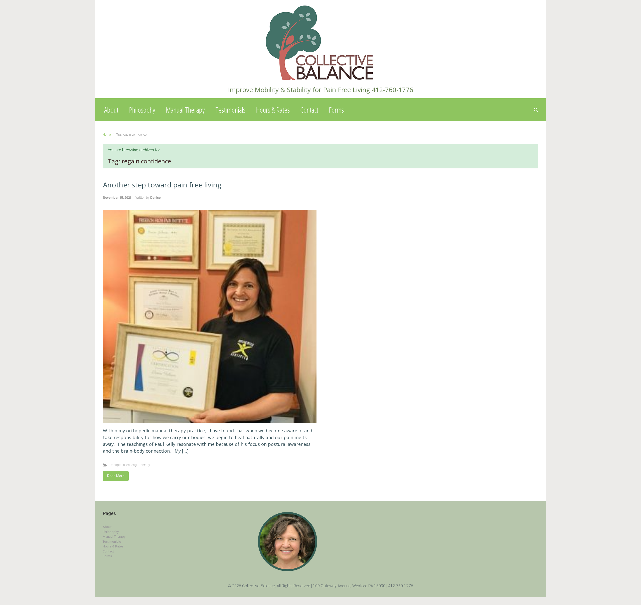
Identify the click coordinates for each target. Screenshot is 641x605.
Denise (155, 197)
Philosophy (142, 110)
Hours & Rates (273, 110)
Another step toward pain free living (162, 184)
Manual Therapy (185, 110)
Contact (309, 110)
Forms (336, 110)
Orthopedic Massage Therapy (129, 465)
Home (107, 134)
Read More (115, 476)
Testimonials (230, 110)
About (111, 110)
